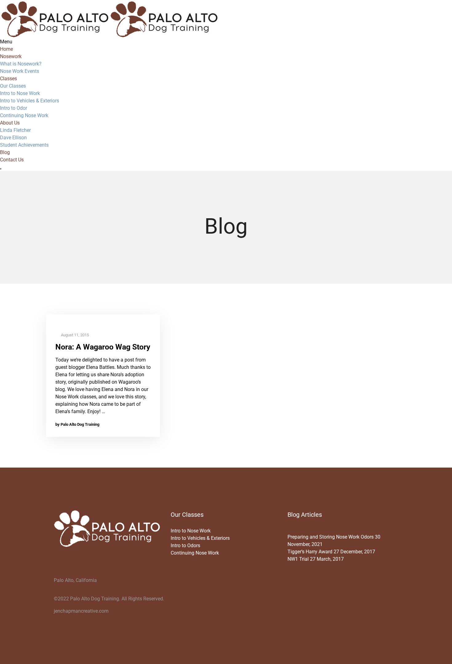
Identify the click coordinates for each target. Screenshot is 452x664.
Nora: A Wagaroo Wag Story (102, 346)
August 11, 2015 (74, 335)
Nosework (11, 56)
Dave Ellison (13, 137)
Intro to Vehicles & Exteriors (29, 101)
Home (6, 49)
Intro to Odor (13, 108)
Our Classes (13, 86)
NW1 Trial (298, 559)
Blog (5, 152)
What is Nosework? (21, 64)
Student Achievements (24, 145)
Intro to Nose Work (20, 93)
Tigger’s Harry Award (309, 552)
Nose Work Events (19, 71)
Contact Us (12, 160)
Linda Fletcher (15, 130)
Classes (8, 78)
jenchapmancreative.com (81, 611)
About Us (10, 123)
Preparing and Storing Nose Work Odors (330, 537)
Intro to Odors (185, 545)
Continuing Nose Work (24, 115)
